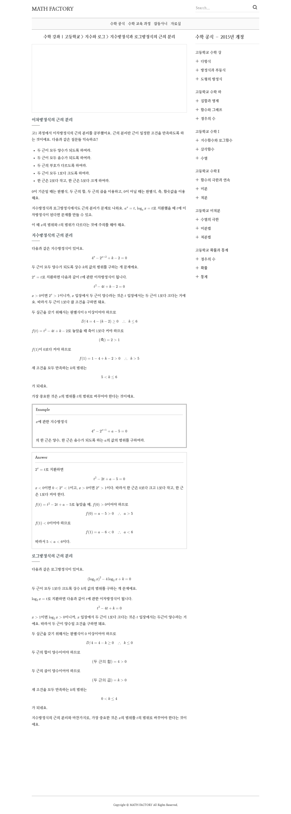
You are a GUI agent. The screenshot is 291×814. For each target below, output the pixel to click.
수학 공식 (117, 24)
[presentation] (36, 133)
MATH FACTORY (52, 9)
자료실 (176, 24)
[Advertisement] (71, 78)
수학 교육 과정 (139, 24)
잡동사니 (160, 24)
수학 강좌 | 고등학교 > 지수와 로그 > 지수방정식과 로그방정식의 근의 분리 (109, 37)
